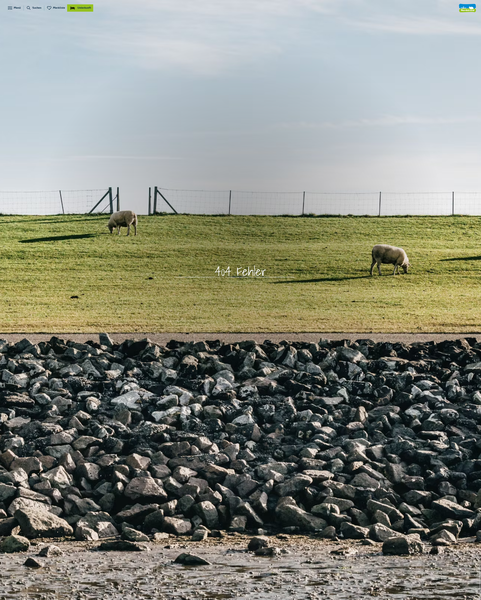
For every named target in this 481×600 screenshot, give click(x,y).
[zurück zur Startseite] (467, 8)
